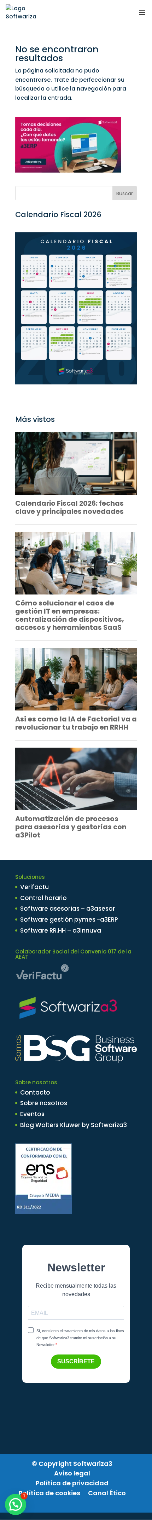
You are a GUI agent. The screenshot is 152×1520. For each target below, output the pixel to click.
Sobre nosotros (43, 1103)
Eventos (32, 1114)
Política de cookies (49, 1493)
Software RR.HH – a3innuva (60, 930)
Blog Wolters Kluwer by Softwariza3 (73, 1125)
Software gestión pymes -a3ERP (69, 919)
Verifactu (34, 887)
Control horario (43, 898)
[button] (15, 1504)
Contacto (35, 1092)
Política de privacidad (72, 1483)
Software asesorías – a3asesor (67, 908)
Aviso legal (72, 1473)
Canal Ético (107, 1493)
